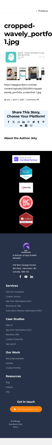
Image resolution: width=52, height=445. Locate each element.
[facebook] (20, 276)
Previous (43, 10)
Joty (8, 99)
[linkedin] (31, 276)
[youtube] (26, 276)
